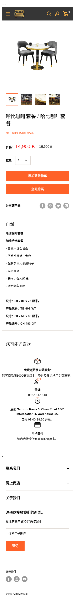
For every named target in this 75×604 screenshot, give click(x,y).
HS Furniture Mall (20, 132)
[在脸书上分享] (42, 205)
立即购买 (37, 189)
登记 (15, 546)
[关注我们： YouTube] (25, 579)
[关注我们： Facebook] (9, 579)
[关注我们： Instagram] (17, 579)
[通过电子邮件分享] (66, 205)
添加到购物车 (37, 175)
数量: (9, 160)
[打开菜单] (8, 13)
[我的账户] (57, 13)
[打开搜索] (49, 13)
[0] (65, 13)
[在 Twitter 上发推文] (58, 205)
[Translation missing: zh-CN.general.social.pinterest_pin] (50, 205)
